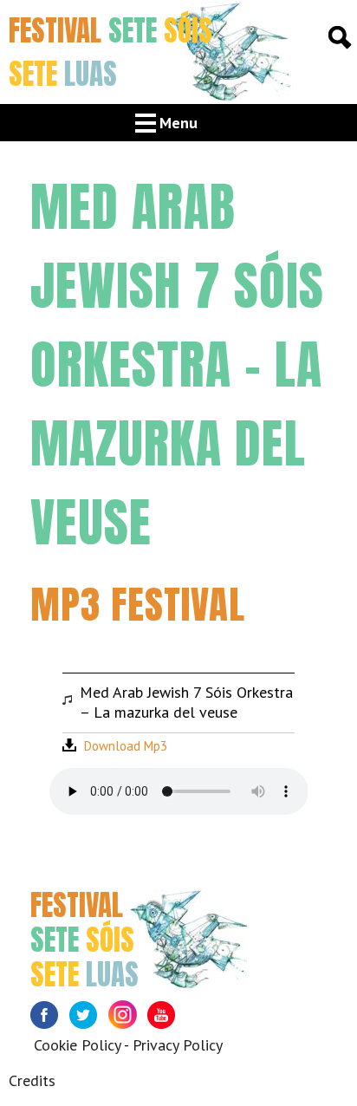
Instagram (127, 1019)
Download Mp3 (125, 746)
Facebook (49, 1019)
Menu (178, 123)
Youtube (166, 1019)
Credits (32, 1080)
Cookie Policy (77, 1045)
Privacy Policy (178, 1045)
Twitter (88, 1019)
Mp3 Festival (137, 604)
